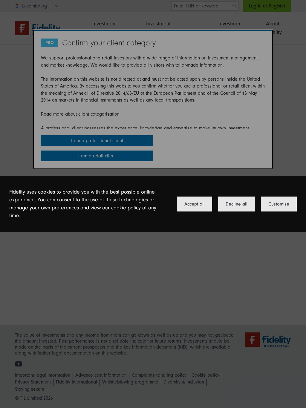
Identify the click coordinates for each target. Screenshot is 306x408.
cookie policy (126, 208)
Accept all (194, 204)
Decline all (236, 204)
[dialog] (153, 204)
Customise (278, 204)
